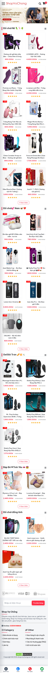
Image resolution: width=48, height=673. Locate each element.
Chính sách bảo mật (10, 639)
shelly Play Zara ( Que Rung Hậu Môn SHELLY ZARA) (12, 450)
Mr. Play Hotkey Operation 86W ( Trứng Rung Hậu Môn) (12, 416)
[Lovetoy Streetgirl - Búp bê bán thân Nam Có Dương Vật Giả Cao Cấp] (36, 481)
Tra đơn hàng (38, 603)
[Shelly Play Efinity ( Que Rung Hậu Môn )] (36, 368)
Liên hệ (5, 645)
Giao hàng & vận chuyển (35, 635)
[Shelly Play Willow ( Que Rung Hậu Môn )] (36, 402)
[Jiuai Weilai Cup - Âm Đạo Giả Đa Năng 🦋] (12, 256)
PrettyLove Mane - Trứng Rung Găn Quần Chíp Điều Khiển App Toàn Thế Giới (12, 90)
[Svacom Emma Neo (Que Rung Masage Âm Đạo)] (36, 143)
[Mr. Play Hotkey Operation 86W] (12, 402)
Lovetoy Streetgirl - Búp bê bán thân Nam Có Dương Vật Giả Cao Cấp (36, 495)
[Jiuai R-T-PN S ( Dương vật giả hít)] (36, 177)
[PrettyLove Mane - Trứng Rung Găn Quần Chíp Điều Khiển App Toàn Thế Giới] (12, 76)
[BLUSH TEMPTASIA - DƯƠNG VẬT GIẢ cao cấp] (12, 526)
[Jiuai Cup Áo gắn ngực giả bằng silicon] (12, 559)
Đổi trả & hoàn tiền (33, 645)
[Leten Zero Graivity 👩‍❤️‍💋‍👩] (12, 290)
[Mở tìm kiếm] (40, 3)
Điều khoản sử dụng (10, 635)
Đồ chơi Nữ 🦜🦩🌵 (13, 28)
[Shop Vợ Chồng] (17, 3)
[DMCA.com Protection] (24, 654)
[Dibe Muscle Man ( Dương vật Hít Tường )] (12, 177)
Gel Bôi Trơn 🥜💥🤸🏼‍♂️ (14, 354)
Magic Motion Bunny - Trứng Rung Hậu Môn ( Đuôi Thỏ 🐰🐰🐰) (35, 124)
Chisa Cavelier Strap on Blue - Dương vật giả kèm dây (12, 158)
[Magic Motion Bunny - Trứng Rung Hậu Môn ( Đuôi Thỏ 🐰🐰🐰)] (36, 109)
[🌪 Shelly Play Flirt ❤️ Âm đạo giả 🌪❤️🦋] (36, 256)
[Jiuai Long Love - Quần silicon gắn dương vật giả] (36, 526)
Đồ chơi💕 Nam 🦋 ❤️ (14, 208)
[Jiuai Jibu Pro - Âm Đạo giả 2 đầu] (36, 290)
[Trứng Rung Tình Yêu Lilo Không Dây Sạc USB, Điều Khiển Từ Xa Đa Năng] (12, 109)
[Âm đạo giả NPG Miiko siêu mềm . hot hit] (12, 222)
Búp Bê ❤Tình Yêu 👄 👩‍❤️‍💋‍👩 (16, 467)
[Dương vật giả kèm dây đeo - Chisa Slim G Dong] (12, 42)
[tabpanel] (24, 15)
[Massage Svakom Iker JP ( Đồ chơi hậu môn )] (12, 368)
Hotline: (12, 626)
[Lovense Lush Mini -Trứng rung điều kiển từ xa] (36, 76)
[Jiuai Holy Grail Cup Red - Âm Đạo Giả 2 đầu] (36, 222)
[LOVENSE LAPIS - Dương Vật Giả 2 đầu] (36, 42)
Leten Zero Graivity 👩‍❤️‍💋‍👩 (12, 302)
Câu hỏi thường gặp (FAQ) (36, 642)
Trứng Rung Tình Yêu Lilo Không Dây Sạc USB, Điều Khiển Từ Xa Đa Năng (12, 124)
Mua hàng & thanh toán (35, 639)
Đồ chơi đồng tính (12, 512)
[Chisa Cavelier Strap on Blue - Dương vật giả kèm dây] (12, 143)
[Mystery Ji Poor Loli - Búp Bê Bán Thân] (12, 481)
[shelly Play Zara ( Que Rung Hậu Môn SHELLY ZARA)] (12, 436)
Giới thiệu (6, 642)
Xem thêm (24, 203)
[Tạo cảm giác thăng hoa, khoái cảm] (12, 323)
